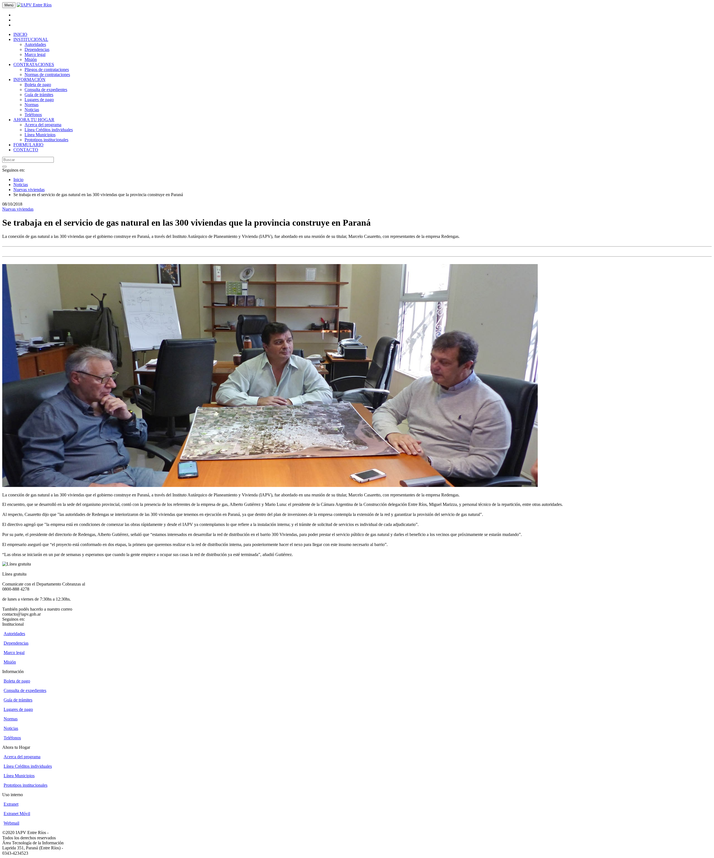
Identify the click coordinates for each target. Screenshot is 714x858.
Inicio (18, 179)
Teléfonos (33, 114)
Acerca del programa (43, 124)
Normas (31, 104)
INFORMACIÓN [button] (29, 79)
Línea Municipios (40, 134)
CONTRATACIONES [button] (33, 64)
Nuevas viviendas (29, 189)
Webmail (11, 823)
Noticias (32, 109)
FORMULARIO (28, 144)
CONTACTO (25, 149)
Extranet (11, 804)
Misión (31, 59)
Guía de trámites (39, 94)
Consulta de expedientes (46, 89)
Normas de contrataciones (47, 74)
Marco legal (35, 54)
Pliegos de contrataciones (47, 69)
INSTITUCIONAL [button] (30, 39)
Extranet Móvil (17, 813)
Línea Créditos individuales (49, 129)
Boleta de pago (38, 84)
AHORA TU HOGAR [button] (33, 119)
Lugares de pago (39, 99)
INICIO (20, 34)
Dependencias (37, 49)
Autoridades (35, 44)
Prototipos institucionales (46, 139)
